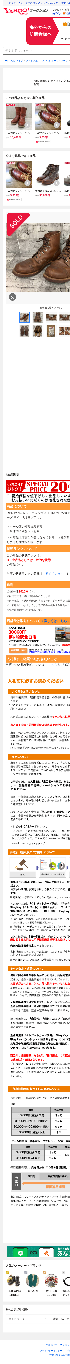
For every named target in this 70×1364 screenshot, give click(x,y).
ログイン (56, 13)
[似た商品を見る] (12, 297)
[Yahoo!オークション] (26, 9)
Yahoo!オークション (58, 1344)
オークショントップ (13, 60)
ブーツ (64, 60)
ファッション (32, 60)
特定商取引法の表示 (59, 1354)
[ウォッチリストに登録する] (27, 125)
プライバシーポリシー (51, 1350)
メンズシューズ (50, 60)
